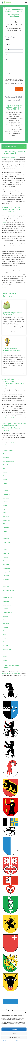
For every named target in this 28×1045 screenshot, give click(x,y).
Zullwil (5, 660)
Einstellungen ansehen (14, 1037)
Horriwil (5, 550)
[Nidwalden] (14, 866)
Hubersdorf (6, 553)
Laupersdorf (6, 575)
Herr (13, 37)
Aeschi (5, 454)
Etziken (5, 505)
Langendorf (6, 572)
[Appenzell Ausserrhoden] (14, 729)
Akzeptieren (14, 1029)
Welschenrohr (7, 649)
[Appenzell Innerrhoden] (14, 749)
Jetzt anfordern (19, 88)
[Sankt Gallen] (14, 905)
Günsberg (6, 528)
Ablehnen (14, 1033)
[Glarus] (14, 807)
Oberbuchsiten (7, 605)
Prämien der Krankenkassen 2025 (11, 673)
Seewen (5, 634)
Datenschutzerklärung (15, 1040)
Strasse (7, 49)
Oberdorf (5, 609)
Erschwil (5, 502)
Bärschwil (6, 457)
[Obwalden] (14, 885)
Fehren (5, 509)
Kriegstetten (6, 568)
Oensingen (6, 620)
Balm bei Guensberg (8, 461)
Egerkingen (6, 498)
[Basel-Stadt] (14, 690)
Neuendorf (6, 594)
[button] (26, 1012)
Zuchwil (5, 657)
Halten (5, 535)
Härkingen (6, 531)
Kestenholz (6, 564)
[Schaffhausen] (14, 924)
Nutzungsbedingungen (11, 95)
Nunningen (6, 601)
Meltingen (6, 587)
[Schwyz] (14, 943)
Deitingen (5, 491)
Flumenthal (6, 516)
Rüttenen (5, 631)
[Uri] (14, 982)
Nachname (8, 44)
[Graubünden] (14, 827)
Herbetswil (6, 539)
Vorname (8, 39)
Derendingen (6, 494)
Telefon (7, 64)
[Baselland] (14, 768)
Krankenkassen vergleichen (9, 157)
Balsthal (5, 465)
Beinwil (5, 468)
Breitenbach (6, 483)
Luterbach (6, 583)
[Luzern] (14, 846)
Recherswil (6, 623)
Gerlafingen (6, 520)
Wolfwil (5, 653)
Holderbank (6, 546)
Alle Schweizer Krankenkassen (10, 288)
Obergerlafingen (7, 612)
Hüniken (5, 557)
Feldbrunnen (6, 513)
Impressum (24, 1040)
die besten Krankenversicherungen (14, 418)
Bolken (5, 480)
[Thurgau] (14, 963)
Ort (6, 59)
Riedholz (5, 627)
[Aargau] (14, 710)
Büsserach (6, 487)
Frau (8, 37)
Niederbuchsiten (7, 598)
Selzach (5, 638)
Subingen (5, 646)
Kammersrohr (7, 561)
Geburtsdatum (9, 73)
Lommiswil (6, 579)
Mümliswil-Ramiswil (8, 590)
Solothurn (6, 642)
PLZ (6, 54)
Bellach (5, 472)
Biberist (5, 476)
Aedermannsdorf (8, 450)
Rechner (4, 223)
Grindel (5, 524)
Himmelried (6, 542)
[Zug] (14, 1002)
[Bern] (14, 788)
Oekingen (5, 616)
